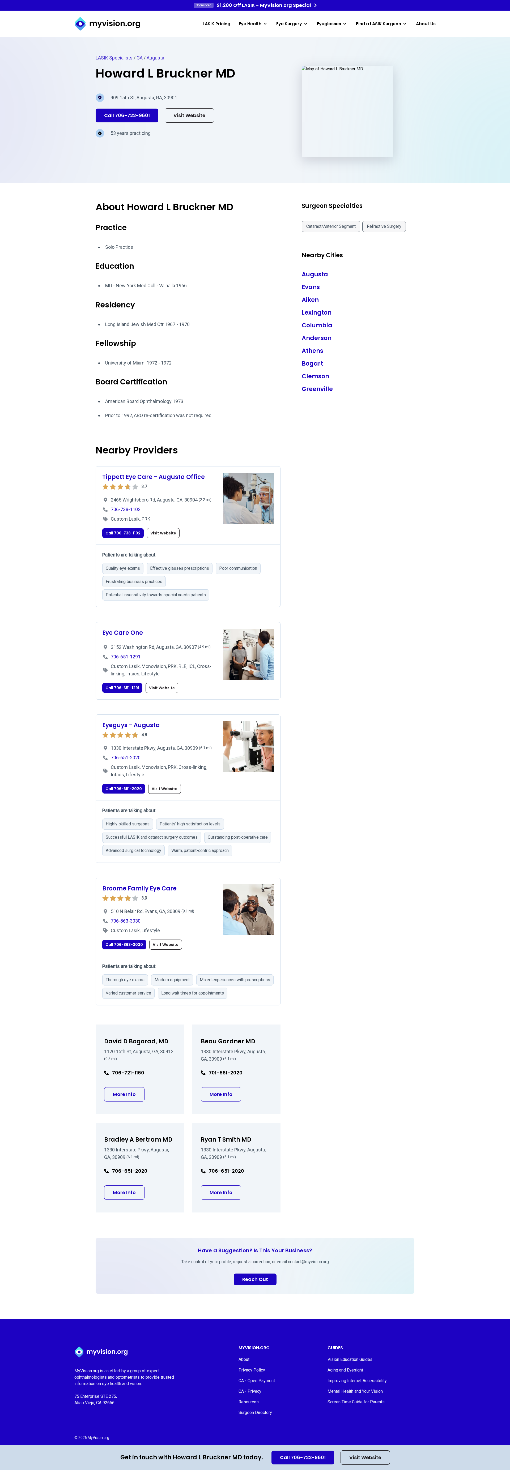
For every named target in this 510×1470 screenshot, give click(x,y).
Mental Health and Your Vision (355, 1391)
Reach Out (255, 1279)
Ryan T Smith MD (226, 1139)
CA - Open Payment (257, 1380)
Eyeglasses (329, 24)
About (244, 1359)
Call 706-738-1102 (123, 533)
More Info (128, 1094)
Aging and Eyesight (345, 1370)
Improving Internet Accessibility (357, 1380)
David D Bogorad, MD (136, 1041)
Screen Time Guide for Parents (356, 1401)
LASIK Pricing (216, 24)
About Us (426, 24)
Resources (249, 1401)
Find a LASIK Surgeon (378, 24)
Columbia (317, 325)
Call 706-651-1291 (122, 688)
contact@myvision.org (308, 1261)
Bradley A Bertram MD (138, 1139)
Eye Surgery (289, 24)
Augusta (155, 58)
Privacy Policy (252, 1370)
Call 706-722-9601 (303, 1457)
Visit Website (365, 1457)
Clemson (315, 376)
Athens (312, 351)
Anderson (317, 338)
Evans (311, 287)
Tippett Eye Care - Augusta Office (153, 477)
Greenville (317, 389)
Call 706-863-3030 (124, 944)
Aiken (310, 300)
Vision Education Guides (350, 1359)
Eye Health (250, 24)
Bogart (312, 363)
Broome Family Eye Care (139, 888)
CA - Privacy (250, 1391)
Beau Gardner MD (228, 1041)
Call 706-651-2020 (123, 788)
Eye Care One (122, 633)
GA (140, 58)
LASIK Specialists (114, 58)
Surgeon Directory (255, 1412)
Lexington (317, 312)
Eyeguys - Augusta (131, 725)
